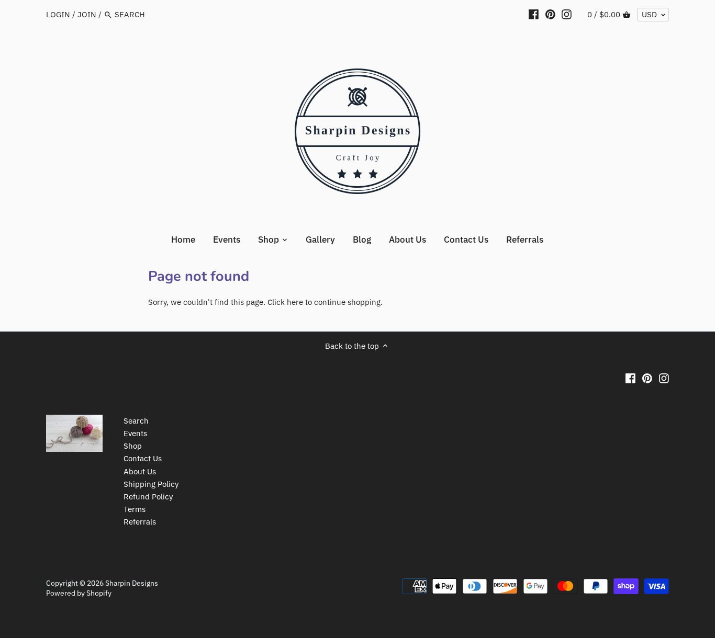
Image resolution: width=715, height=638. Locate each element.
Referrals (140, 522)
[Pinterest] (550, 14)
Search (136, 421)
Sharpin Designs (131, 583)
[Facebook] (534, 14)
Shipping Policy (151, 484)
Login (58, 14)
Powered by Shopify (78, 593)
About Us (140, 471)
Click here (285, 302)
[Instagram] (567, 14)
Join (86, 14)
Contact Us (143, 458)
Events (135, 433)
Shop (133, 446)
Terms (135, 509)
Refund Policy (148, 497)
